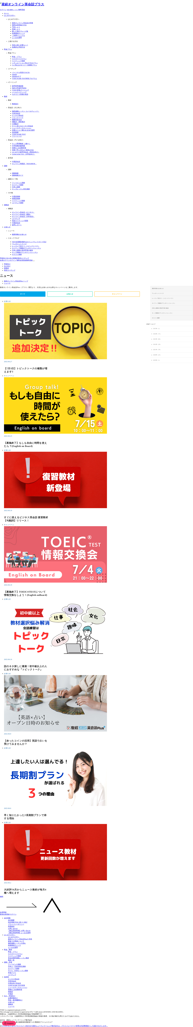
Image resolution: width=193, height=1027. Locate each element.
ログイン (3, 10)
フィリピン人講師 (18, 183)
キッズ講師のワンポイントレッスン (25, 252)
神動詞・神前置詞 (18, 122)
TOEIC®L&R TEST (19, 134)
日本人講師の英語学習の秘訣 (22, 250)
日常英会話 (16, 113)
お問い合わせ (13, 928)
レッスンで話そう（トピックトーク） (25, 246)
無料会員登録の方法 (19, 25)
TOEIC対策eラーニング (20, 90)
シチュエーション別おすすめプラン (25, 63)
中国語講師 (16, 196)
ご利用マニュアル (18, 35)
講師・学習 (8, 962)
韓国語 (15, 258)
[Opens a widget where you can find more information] (9, 1023)
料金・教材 (8, 949)
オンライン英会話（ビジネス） (23, 212)
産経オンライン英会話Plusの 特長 (20, 939)
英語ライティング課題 (20, 221)
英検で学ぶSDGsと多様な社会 (23, 150)
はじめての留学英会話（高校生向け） (25, 152)
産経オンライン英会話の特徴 (22, 23)
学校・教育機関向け (15, 1000)
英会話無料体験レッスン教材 (18, 958)
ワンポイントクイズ (19, 244)
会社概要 (11, 920)
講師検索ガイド (17, 175)
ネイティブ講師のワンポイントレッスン (26, 248)
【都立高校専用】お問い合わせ (19, 931)
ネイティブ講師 (17, 185)
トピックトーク (17, 117)
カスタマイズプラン (19, 59)
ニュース (7, 283)
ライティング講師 (18, 201)
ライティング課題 (18, 61)
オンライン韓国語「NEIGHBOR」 (24, 164)
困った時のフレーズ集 (20, 31)
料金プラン (8, 49)
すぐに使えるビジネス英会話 (22, 126)
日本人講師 (16, 187)
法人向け (9, 258)
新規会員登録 (5, 914)
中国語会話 (16, 161)
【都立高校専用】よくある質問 (19, 933)
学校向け (3, 258)
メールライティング (19, 92)
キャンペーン (117, 294)
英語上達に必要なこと (20, 45)
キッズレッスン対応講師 (21, 189)
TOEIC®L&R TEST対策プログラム (24, 78)
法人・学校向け (9, 996)
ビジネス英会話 (17, 115)
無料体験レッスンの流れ (17, 943)
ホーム (6, 13)
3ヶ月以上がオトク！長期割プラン (24, 65)
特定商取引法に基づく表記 (17, 922)
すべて (22, 294)
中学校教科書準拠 (18, 146)
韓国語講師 (16, 198)
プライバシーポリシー (16, 924)
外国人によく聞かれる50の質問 (23, 130)
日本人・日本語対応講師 (17, 966)
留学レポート (17, 225)
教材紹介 (15, 104)
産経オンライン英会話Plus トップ (16, 281)
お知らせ (7, 227)
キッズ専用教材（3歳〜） (21, 143)
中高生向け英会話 (14, 983)
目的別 (6, 977)
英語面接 (15, 132)
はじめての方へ (9, 15)
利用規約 (11, 926)
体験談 (6, 205)
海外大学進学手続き (19, 88)
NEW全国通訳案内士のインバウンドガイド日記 (29, 242)
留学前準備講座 (17, 86)
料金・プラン (17, 57)
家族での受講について (16, 941)
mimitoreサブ (16, 76)
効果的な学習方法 (18, 47)
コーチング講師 (17, 203)
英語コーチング (23, 258)
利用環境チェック (18, 33)
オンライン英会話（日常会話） (23, 216)
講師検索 (15, 173)
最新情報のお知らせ (19, 234)
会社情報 (7, 918)
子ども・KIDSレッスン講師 (18, 970)
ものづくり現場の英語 (20, 94)
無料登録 (16, 10)
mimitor (14, 74)
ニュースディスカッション (21, 128)
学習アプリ (12, 973)
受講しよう (16, 29)
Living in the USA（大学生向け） (23, 154)
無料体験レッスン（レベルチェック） (25, 111)
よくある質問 (17, 37)
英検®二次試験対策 (19, 148)
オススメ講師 (17, 254)
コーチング (16, 218)
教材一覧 (11, 960)
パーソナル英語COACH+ (21, 72)
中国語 (10, 994)
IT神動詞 (15, 124)
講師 (5, 166)
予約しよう (16, 27)
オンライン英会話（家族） (21, 214)
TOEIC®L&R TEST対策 (16, 985)
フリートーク (17, 136)
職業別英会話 (17, 120)
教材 (5, 96)
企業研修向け (13, 998)
